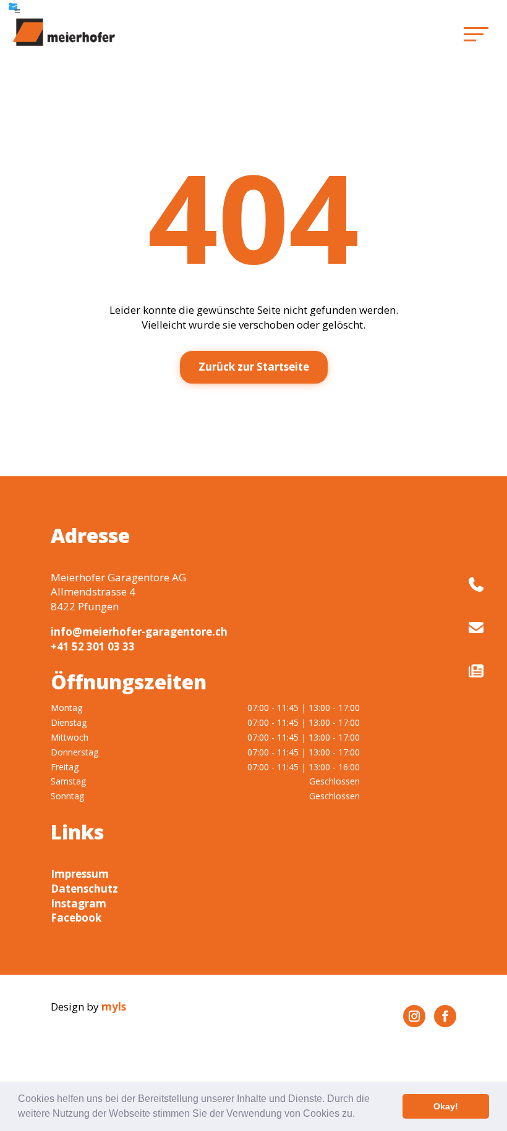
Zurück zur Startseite (253, 366)
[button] (359, 1115)
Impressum (80, 874)
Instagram (78, 903)
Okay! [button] (445, 1106)
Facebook (76, 917)
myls (113, 1006)
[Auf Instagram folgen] (414, 1016)
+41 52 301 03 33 (93, 646)
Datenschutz (84, 888)
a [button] (17, 11)
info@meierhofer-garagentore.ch (139, 631)
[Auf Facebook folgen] (445, 1016)
